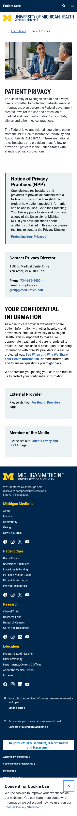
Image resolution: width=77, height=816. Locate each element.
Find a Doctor (11, 558)
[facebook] (5, 542)
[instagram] (12, 542)
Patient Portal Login (15, 580)
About (7, 510)
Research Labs (12, 617)
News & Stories (12, 532)
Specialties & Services (16, 563)
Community (10, 521)
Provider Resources (15, 585)
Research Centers (14, 622)
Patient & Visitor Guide (17, 574)
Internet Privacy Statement (23, 807)
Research (10, 604)
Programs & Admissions (18, 653)
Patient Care (13, 551)
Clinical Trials (11, 611)
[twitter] (20, 542)
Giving (7, 527)
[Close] (68, 785)
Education (11, 646)
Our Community (13, 659)
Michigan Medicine (18, 504)
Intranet (8, 675)
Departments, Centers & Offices (22, 664)
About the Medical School (18, 670)
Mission (8, 516)
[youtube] (27, 542)
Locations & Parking (15, 569)
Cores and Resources (16, 627)
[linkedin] (20, 637)
